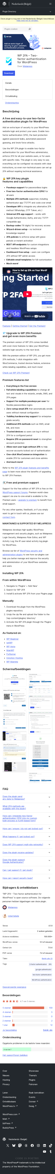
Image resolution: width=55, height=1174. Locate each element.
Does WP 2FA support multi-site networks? (23, 844)
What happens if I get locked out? (19, 836)
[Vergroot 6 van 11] (23, 765)
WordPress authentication (41, 980)
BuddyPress (9, 1127)
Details (8, 83)
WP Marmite (12, 661)
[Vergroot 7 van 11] (49, 677)
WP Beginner (12, 639)
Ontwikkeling (11, 96)
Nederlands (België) (18, 1139)
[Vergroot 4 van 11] (23, 734)
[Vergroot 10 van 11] (49, 739)
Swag (33, 1106)
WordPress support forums (15, 492)
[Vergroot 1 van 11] (23, 677)
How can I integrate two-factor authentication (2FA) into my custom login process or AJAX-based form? (20, 818)
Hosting (6, 1080)
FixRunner (11, 654)
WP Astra (10, 646)
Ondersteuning (12, 102)
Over (5, 1071)
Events (32, 1097)
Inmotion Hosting (14, 658)
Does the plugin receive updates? (18, 852)
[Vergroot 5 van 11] (23, 746)
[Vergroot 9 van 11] (49, 715)
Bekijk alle (47, 1030)
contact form (9, 517)
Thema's (33, 1075)
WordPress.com (11, 1114)
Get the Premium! (37, 326)
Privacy (6, 1084)
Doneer (33, 1101)
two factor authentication (42, 975)
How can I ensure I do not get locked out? (23, 828)
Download (8, 73)
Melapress (27, 66)
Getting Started (20, 326)
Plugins (32, 1080)
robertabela (13, 916)
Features (7, 326)
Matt (6, 1119)
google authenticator (43, 969)
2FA (50, 964)
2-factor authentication (38, 964)
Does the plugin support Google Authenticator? (14, 861)
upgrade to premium (27, 500)
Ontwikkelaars (9, 1101)
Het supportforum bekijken (15, 1055)
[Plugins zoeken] (29, 29)
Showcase (34, 1071)
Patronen (33, 1084)
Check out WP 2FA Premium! (16, 373)
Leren (5, 1092)
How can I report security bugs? (18, 878)
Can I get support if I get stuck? (18, 870)
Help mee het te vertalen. (27, 20)
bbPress (8, 1123)
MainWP (10, 650)
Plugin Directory (9, 11)
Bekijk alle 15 (47, 959)
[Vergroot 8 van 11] (49, 699)
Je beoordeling (10, 1030)
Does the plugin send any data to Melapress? (14, 797)
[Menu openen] (51, 4)
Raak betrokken (36, 1092)
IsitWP (9, 642)
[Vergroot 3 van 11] (23, 712)
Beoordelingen (12, 89)
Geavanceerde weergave (14, 987)
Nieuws (6, 1075)
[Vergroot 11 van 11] (49, 775)
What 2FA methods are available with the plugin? (14, 807)
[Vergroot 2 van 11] (23, 691)
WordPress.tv (10, 1106)
